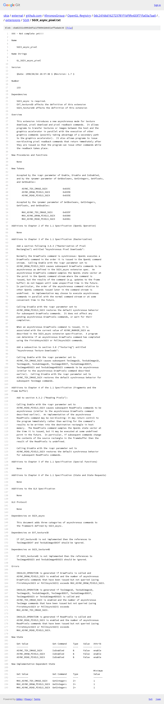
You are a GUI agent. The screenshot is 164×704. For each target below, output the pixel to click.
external (17, 15)
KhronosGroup (54, 15)
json (158, 699)
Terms (37, 699)
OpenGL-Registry (79, 15)
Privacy (28, 699)
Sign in (157, 5)
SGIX (26, 20)
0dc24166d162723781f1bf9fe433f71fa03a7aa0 (125, 15)
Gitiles (19, 699)
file (69, 27)
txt (150, 699)
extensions (12, 20)
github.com (34, 15)
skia (6, 15)
